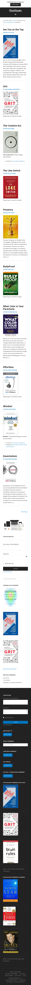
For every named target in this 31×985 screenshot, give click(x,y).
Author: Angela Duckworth (11, 89)
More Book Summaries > (10, 669)
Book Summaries (15, 972)
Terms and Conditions (19, 982)
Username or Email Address (11, 544)
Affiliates (18, 975)
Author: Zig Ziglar (8, 32)
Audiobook (22, 161)
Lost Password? (7, 572)
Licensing (22, 973)
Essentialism (10, 456)
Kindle (16, 161)
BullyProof (9, 266)
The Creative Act (12, 125)
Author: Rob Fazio (8, 269)
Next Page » (24, 512)
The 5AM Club (6, 680)
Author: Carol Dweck (9, 409)
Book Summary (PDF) (17, 444)
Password (6, 554)
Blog (24, 975)
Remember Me (9, 563)
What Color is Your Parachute (13, 307)
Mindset (7, 406)
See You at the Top (13, 29)
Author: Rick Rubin (8, 128)
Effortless (8, 367)
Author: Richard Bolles (10, 312)
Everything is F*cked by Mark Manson (12, 682)
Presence (8, 209)
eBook (16, 443)
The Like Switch (11, 170)
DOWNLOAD (7, 755)
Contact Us (7, 765)
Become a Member (11, 973)
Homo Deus (6, 678)
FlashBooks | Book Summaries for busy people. (15, 11)
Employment (9, 975)
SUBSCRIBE (7, 734)
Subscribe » (15, 4)
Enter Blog (8, 776)
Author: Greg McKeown (10, 370)
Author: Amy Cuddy (8, 212)
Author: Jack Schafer (9, 173)
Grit (5, 86)
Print (12, 161)
